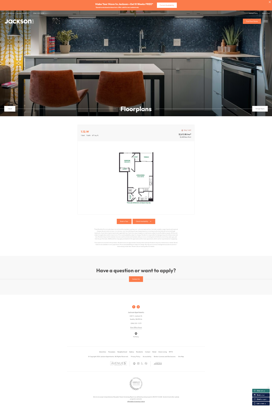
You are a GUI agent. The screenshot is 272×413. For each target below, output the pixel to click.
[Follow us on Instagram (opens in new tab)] (138, 306)
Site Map (181, 356)
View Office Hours (136, 327)
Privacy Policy (135, 356)
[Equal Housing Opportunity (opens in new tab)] (138, 364)
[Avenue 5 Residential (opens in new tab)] (118, 365)
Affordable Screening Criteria (136, 401)
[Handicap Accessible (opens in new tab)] (142, 364)
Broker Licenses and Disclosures (165, 356)
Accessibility (147, 356)
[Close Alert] (270, 2)
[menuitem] (102, 352)
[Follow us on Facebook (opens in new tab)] (133, 306)
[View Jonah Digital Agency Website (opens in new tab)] (158, 363)
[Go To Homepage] (19, 21)
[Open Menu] (266, 21)
